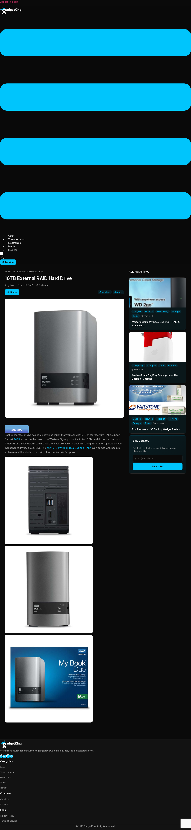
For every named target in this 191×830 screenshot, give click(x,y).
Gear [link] (162, 365)
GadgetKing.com (9, 1)
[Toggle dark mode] (2, 257)
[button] (95, 124)
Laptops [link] (172, 365)
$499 (17, 439)
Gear (11, 235)
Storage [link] (176, 311)
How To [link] (149, 311)
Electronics (14, 242)
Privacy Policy (7, 816)
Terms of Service (8, 821)
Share (13, 292)
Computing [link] (138, 365)
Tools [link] (135, 316)
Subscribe (157, 466)
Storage (118, 292)
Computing (104, 292)
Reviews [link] (173, 419)
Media (11, 246)
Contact (4, 804)
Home (8, 271)
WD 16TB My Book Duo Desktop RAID (69, 447)
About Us (4, 799)
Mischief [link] (161, 419)
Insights (12, 249)
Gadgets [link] (137, 311)
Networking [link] (162, 311)
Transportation (16, 239)
